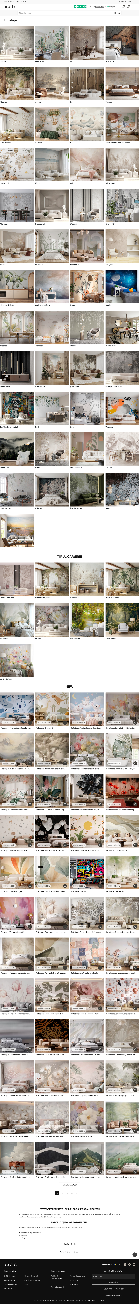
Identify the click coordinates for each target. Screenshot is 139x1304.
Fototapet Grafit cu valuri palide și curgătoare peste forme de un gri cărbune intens (51, 1177)
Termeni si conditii (57, 1287)
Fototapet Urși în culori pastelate (84, 973)
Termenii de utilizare (77, 1276)
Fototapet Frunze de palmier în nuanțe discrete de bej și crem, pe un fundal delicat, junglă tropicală (16, 973)
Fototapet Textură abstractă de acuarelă (16, 1054)
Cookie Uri (74, 1280)
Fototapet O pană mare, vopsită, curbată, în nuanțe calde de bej (121, 1054)
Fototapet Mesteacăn (115, 891)
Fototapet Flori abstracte (81, 1136)
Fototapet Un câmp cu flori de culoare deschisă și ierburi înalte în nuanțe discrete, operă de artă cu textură (16, 1136)
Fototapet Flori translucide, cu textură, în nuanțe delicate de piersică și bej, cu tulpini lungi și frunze (51, 932)
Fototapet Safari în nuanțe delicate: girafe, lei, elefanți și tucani (121, 1014)
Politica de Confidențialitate (57, 1277)
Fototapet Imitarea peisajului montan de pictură (16, 769)
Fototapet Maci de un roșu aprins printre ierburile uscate (121, 809)
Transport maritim (10, 1284)
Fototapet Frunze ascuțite (11, 891)
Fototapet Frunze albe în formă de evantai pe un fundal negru (51, 850)
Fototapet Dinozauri (44, 728)
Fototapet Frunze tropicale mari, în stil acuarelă (121, 769)
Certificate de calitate (32, 1280)
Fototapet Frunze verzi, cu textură (49, 1014)
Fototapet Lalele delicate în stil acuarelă (16, 1014)
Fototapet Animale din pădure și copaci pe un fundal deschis (16, 850)
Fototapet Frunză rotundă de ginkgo (50, 891)
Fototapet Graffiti (78, 891)
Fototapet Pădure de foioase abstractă (121, 1136)
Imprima (54, 1283)
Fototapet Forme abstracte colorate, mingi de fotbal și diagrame (16, 728)
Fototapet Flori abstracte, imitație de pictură (86, 769)
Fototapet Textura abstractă (12, 932)
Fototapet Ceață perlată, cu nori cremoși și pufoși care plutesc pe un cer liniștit (16, 1177)
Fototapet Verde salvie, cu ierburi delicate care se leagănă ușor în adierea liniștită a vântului (121, 1177)
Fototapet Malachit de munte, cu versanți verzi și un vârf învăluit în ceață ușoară (86, 1177)
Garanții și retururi (31, 1276)
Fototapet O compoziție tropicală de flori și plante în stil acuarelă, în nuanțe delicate (16, 809)
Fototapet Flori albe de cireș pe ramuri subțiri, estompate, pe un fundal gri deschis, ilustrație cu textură (51, 1136)
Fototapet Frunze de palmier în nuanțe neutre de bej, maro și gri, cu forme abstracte (86, 932)
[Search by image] (114, 13)
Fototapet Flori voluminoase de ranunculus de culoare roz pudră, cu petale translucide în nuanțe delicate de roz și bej (86, 1014)
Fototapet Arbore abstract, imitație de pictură (51, 769)
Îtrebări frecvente (10, 1276)
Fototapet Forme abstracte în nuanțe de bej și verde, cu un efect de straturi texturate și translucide (51, 973)
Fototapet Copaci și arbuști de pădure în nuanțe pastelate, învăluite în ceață (86, 1095)
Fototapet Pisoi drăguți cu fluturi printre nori (86, 728)
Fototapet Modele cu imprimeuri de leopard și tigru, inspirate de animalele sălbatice (51, 1054)
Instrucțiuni (8, 1289)
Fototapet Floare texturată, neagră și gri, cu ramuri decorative (86, 809)
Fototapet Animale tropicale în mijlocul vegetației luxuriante (86, 850)
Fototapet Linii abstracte (116, 850)
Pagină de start (65, 1252)
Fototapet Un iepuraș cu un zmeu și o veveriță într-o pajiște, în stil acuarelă (121, 973)
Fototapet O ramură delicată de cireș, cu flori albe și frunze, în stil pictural (121, 932)
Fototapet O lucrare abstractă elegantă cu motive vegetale (51, 809)
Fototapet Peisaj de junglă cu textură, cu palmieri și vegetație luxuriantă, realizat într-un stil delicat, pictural (121, 1095)
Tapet (26, 1284)
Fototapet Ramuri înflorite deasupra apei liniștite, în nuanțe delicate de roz (16, 1095)
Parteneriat (74, 1284)
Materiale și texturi (11, 1280)
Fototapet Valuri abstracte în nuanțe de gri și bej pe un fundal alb (86, 1054)
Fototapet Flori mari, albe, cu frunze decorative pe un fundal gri (51, 1095)
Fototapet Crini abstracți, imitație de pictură (121, 728)
